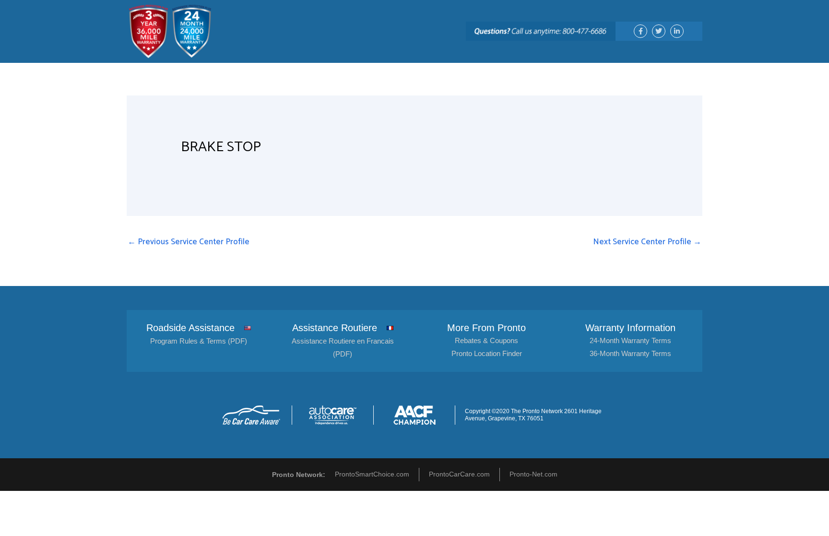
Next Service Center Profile (647, 242)
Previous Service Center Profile (188, 242)
